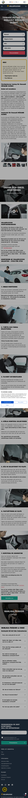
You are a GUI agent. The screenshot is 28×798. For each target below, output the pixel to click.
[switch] (24, 2)
